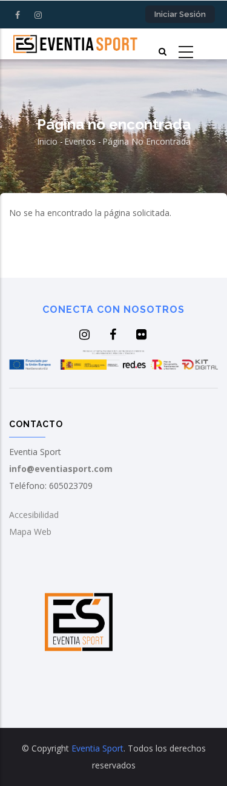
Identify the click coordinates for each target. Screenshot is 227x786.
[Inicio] (75, 43)
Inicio (47, 141)
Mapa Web (30, 531)
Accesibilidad (34, 514)
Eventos (80, 141)
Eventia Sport (97, 748)
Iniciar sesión (180, 14)
